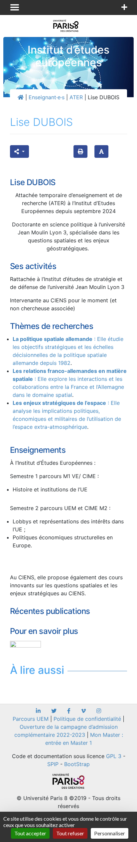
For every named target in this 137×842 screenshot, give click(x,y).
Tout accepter (30, 833)
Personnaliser (109, 833)
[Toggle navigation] (14, 7)
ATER (76, 97)
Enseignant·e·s (47, 97)
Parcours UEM (31, 718)
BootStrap (77, 764)
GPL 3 (113, 756)
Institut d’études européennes (68, 56)
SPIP (53, 764)
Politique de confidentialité (87, 718)
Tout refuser (70, 833)
